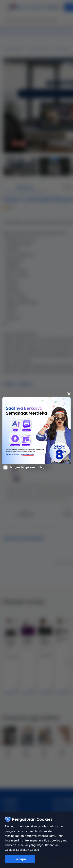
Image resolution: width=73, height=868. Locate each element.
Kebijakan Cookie (27, 849)
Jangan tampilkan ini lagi (27, 467)
